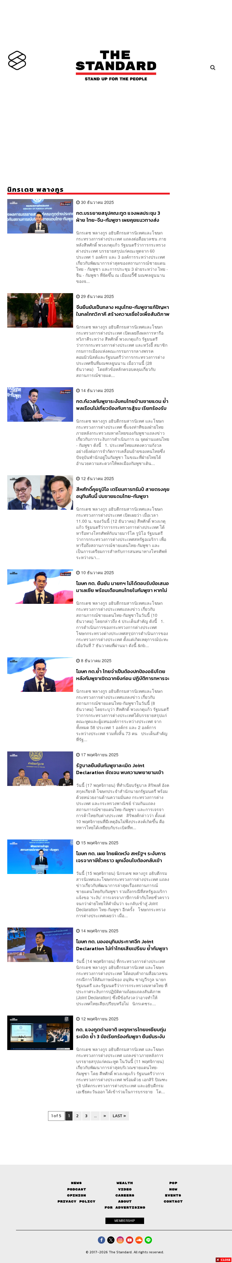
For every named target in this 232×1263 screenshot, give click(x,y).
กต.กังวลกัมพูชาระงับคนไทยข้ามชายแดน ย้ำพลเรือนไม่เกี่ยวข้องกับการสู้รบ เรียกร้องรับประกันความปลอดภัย (122, 404)
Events (173, 1195)
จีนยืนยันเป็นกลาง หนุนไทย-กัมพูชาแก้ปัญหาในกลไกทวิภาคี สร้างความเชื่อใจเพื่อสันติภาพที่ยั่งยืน (122, 310)
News (76, 1183)
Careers (124, 1195)
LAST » (119, 1116)
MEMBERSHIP (124, 1221)
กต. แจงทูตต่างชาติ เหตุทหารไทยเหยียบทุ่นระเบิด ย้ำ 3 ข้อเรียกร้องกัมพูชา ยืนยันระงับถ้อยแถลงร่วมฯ (121, 1033)
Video (125, 1189)
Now (173, 1189)
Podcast (76, 1189)
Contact (173, 1201)
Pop (173, 1183)
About (125, 1201)
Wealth (125, 1183)
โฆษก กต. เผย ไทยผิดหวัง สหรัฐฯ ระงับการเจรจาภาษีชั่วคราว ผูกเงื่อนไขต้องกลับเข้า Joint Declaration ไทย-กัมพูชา (121, 857)
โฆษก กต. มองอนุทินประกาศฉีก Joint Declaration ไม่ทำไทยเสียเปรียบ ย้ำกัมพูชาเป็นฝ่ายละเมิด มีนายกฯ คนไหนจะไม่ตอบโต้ (122, 945)
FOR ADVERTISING (125, 1207)
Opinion (76, 1195)
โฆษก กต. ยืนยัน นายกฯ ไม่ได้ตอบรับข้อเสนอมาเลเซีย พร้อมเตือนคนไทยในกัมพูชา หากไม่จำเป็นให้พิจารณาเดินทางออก (122, 587)
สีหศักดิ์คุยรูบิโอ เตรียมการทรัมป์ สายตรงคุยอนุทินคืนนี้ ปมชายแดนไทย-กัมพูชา (122, 492)
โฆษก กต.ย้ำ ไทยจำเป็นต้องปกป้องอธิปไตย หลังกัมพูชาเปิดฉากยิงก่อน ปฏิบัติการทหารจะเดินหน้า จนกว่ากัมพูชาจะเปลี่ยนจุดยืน (122, 675)
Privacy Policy (76, 1201)
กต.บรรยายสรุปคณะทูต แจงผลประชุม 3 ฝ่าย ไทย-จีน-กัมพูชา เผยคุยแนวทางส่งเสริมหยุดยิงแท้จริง (118, 216)
